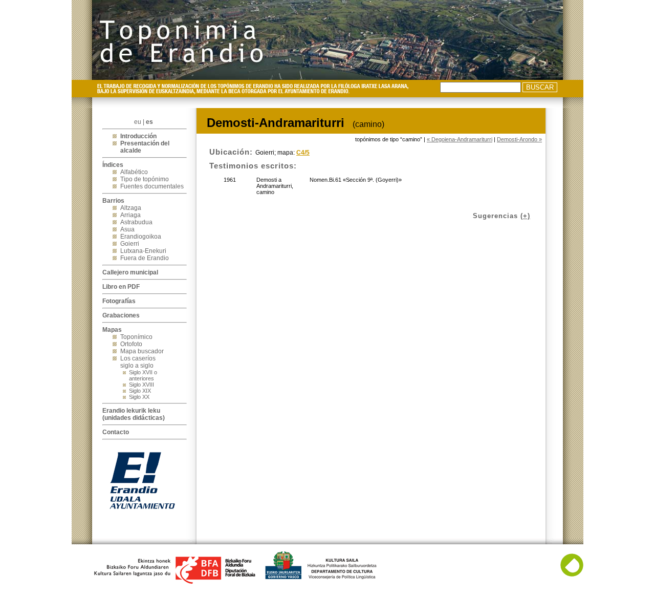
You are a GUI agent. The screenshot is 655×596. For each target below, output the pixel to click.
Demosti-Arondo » (519, 139)
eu (137, 121)
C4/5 (303, 152)
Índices (112, 164)
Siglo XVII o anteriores (143, 375)
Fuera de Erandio (144, 258)
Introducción (138, 136)
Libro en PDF (121, 286)
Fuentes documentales (152, 186)
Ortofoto (131, 344)
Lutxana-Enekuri (143, 250)
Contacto (115, 432)
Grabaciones (121, 315)
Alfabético (134, 172)
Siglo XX (139, 397)
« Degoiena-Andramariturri (459, 139)
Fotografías (119, 301)
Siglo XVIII (141, 384)
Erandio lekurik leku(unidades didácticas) (133, 414)
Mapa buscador (142, 351)
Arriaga (130, 215)
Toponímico (136, 336)
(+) (525, 216)
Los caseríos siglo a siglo (138, 362)
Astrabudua (136, 222)
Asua (127, 229)
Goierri (129, 243)
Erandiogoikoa (140, 236)
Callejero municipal (130, 272)
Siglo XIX (140, 391)
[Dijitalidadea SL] (571, 574)
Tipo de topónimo (144, 179)
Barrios (113, 200)
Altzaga (130, 207)
